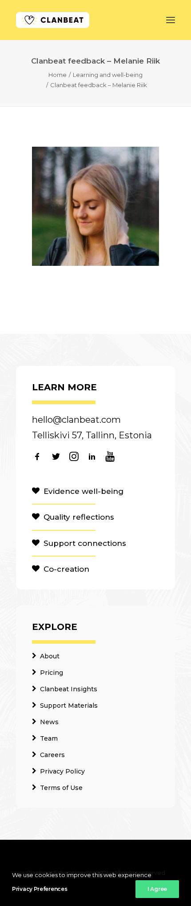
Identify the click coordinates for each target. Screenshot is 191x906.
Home (57, 74)
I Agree (157, 889)
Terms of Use (61, 788)
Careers (52, 755)
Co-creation (66, 569)
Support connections (85, 543)
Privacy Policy (62, 771)
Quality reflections (79, 517)
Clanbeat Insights (68, 689)
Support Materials (69, 706)
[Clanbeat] (52, 20)
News (49, 722)
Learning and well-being (108, 74)
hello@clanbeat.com (76, 419)
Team (49, 738)
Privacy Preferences (39, 889)
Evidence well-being (83, 491)
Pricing (51, 673)
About (50, 656)
